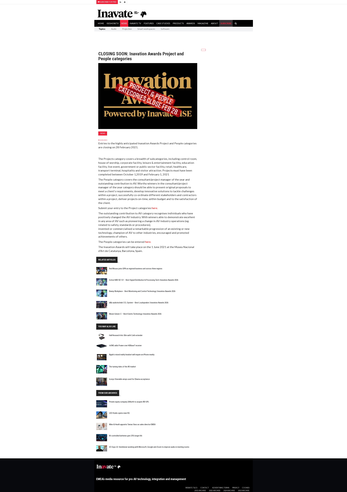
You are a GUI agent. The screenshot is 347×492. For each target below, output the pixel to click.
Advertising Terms (220, 488)
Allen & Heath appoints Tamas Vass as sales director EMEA (132, 424)
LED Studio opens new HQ (119, 413)
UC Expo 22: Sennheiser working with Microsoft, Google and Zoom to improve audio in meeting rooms (149, 447)
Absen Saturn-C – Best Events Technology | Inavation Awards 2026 (135, 314)
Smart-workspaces (146, 29)
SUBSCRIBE (226, 23)
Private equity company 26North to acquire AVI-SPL (129, 402)
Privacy (235, 488)
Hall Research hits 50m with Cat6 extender (125, 335)
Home (101, 23)
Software (165, 29)
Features (149, 23)
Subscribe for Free (107, 2)
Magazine (202, 23)
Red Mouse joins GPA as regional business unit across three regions (135, 268)
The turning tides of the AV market (122, 366)
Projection (127, 29)
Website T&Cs (191, 488)
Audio (113, 29)
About (214, 23)
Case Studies (163, 23)
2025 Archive (214, 491)
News (124, 23)
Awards (190, 23)
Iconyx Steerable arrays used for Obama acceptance (129, 379)
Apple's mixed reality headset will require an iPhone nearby (131, 354)
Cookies (245, 488)
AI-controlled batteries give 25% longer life (125, 435)
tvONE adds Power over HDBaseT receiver (125, 345)
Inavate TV (135, 23)
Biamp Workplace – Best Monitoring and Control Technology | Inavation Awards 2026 (142, 291)
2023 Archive (243, 491)
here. (155, 208)
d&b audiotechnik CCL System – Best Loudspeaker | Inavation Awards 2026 (138, 302)
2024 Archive (229, 491)
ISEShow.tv (113, 23)
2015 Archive (200, 491)
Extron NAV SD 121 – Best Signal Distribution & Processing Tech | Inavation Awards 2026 (143, 280)
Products (178, 23)
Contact (204, 488)
